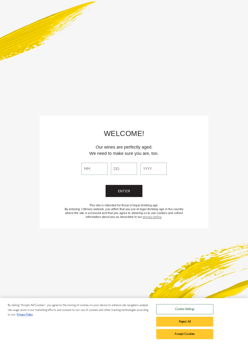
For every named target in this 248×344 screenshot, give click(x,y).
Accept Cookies (185, 334)
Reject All (185, 321)
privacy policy (152, 217)
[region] (124, 321)
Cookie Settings (184, 309)
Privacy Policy (25, 314)
